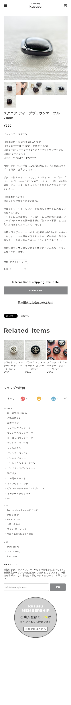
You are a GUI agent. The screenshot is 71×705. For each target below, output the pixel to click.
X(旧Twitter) (14, 551)
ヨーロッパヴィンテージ (20, 438)
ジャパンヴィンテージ (19, 428)
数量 (6, 269)
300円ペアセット (16, 478)
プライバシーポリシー (18, 529)
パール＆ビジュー (16, 458)
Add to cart (35, 290)
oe (8, 498)
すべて (10, 398)
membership (14, 519)
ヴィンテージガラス (18, 443)
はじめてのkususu (17, 412)
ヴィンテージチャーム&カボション (25, 488)
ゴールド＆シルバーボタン (21, 463)
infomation (13, 515)
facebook (12, 556)
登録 (58, 587)
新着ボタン (13, 422)
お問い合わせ (13, 524)
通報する (25, 316)
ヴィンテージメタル (18, 453)
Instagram (13, 547)
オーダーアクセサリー (19, 493)
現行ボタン (13, 473)
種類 (6, 262)
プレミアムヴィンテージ (20, 433)
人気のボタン (14, 417)
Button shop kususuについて (22, 510)
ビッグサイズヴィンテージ (21, 468)
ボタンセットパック (18, 483)
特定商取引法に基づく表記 (20, 533)
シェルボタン (14, 448)
